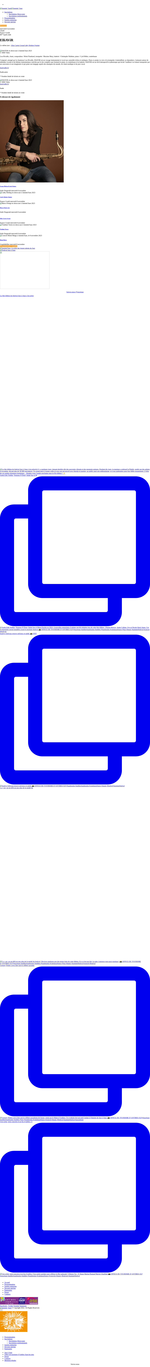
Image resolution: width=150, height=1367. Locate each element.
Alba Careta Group (17, 45)
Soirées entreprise (10, 20)
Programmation (9, 18)
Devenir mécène (10, 22)
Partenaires (8, 1290)
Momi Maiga (3, 240)
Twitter (10, 1306)
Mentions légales (10, 1360)
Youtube (16, 1306)
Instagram (23, 1306)
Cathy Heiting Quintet (32, 45)
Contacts (7, 1294)
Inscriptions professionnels (18, 16)
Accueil (7, 1282)
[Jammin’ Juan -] (11, 8)
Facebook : (4, 1306)
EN (7, 4)
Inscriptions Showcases (17, 14)
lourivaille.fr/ (4, 68)
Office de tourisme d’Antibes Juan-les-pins (19, 1354)
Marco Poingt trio (5, 207)
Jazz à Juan (8, 1353)
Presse (6, 1292)
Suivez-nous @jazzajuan (75, 292)
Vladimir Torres (4, 229)
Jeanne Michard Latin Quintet (8, 186)
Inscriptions (8, 12)
